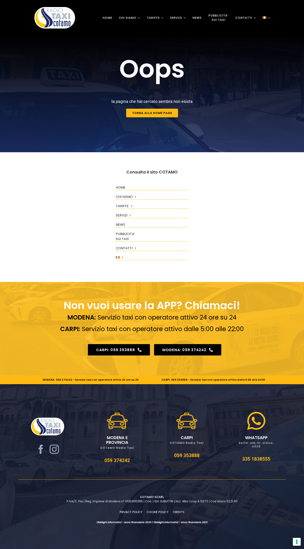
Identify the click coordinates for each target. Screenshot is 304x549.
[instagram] (54, 449)
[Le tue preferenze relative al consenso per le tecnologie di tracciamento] (297, 542)
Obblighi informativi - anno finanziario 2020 (124, 522)
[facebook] (40, 449)
